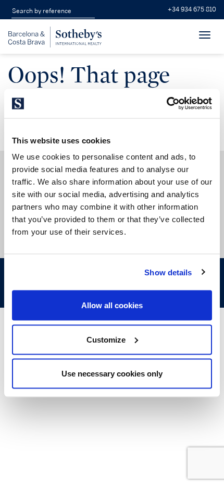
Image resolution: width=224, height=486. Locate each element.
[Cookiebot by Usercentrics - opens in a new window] (166, 104)
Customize (106, 339)
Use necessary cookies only (112, 373)
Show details (168, 272)
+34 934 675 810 (192, 10)
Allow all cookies (112, 305)
